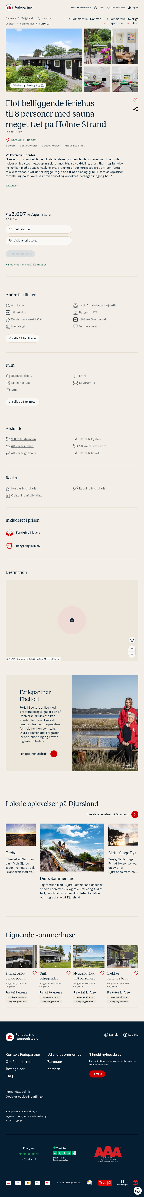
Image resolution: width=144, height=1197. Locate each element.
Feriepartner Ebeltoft (34, 753)
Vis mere (11, 185)
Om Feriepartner (19, 1062)
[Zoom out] (131, 655)
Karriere (53, 1069)
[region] (72, 620)
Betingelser (15, 1069)
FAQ (9, 1076)
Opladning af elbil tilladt (27, 495)
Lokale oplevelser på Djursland (108, 814)
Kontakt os (40, 265)
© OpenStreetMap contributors (45, 658)
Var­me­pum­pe (88, 326)
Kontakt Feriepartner (23, 1054)
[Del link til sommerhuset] (135, 109)
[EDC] (89, 1183)
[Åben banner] (137, 1190)
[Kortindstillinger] (132, 640)
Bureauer (54, 1062)
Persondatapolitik (18, 1091)
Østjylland (27, 18)
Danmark (11, 18)
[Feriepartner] (19, 7)
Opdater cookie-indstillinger (25, 1096)
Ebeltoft (10, 24)
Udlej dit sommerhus (81, 8)
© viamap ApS (24, 658)
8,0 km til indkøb (22, 446)
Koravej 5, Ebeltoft (24, 140)
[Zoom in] (131, 648)
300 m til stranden (23, 439)
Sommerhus (27, 24)
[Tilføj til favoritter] (135, 101)
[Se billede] (44, 60)
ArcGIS (12, 658)
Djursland (43, 18)
